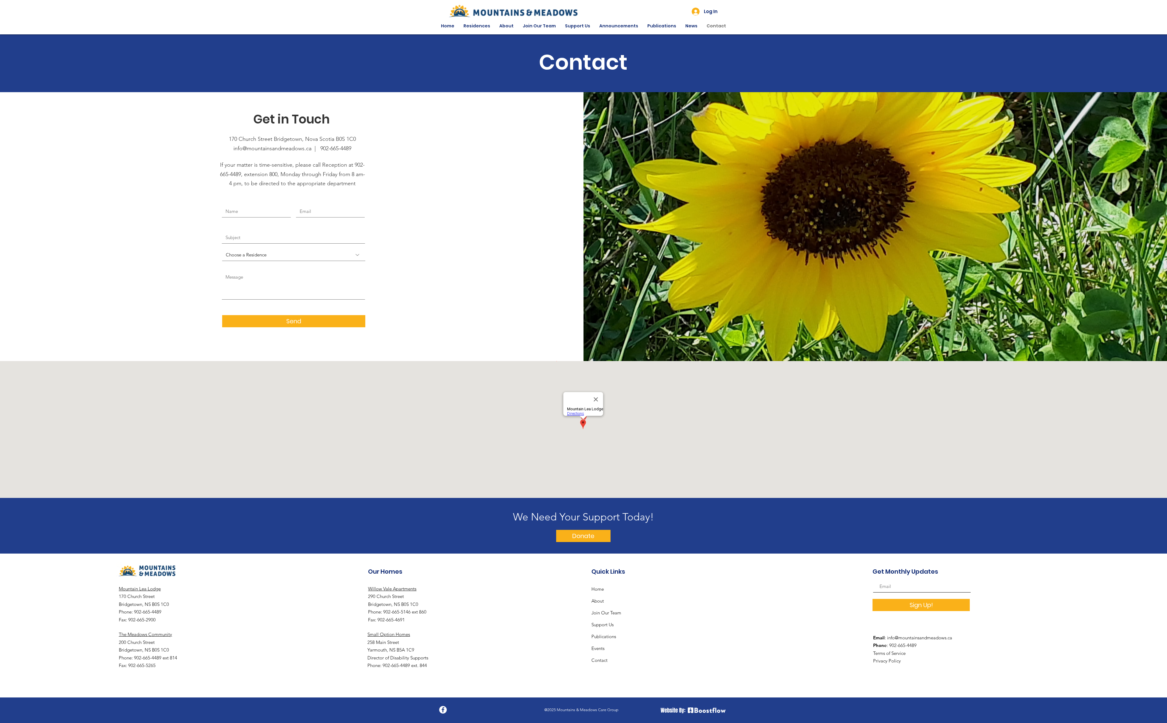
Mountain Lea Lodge (140, 589)
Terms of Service (889, 653)
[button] (477, 26)
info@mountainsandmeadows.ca (919, 638)
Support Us (602, 624)
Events (597, 648)
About (597, 601)
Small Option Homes (388, 634)
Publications (603, 636)
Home (597, 589)
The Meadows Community (145, 634)
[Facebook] (443, 710)
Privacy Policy (887, 661)
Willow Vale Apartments (392, 589)
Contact (599, 660)
